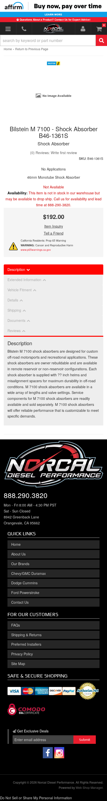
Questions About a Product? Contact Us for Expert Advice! (55, 19)
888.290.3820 (26, 495)
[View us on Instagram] (59, 752)
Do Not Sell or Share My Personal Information (36, 797)
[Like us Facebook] (48, 752)
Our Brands (20, 563)
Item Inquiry (53, 226)
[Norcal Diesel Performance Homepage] (53, 28)
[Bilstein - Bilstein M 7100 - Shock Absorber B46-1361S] (53, 64)
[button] (53, 40)
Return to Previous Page (31, 49)
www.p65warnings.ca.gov (36, 250)
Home (8, 49)
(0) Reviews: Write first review (53, 152)
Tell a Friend (53, 233)
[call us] (24, 28)
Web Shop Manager (89, 787)
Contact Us (20, 602)
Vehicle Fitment (19, 289)
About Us (18, 553)
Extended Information (24, 279)
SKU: (83, 158)
